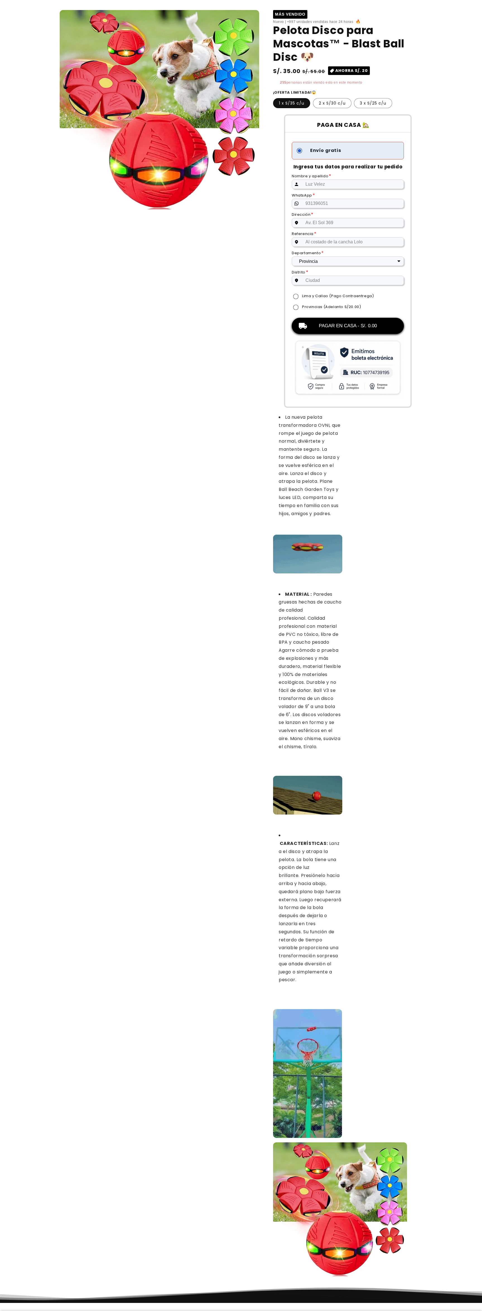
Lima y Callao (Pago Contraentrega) (338, 296)
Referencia (304, 234)
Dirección (303, 214)
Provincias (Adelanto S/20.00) (331, 306)
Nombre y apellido (311, 176)
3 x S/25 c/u (373, 103)
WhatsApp (303, 195)
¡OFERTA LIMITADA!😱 (294, 92)
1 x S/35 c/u (291, 103)
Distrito (300, 272)
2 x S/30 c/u (332, 103)
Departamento (308, 253)
